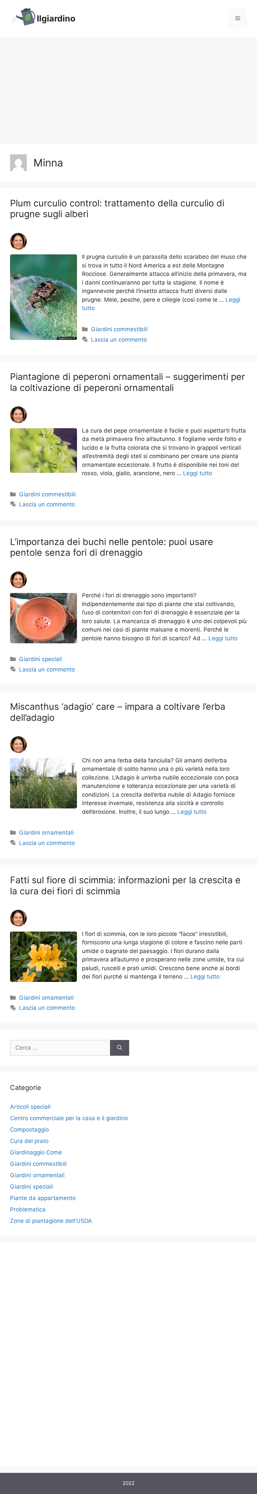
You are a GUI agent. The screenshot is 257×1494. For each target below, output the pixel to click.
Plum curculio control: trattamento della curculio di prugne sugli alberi (117, 208)
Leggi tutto (197, 473)
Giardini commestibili (119, 329)
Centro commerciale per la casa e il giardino (69, 1118)
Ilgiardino (56, 18)
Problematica (28, 1209)
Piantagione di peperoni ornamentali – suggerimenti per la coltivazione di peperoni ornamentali (127, 382)
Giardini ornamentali (46, 832)
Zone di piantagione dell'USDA (51, 1220)
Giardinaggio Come (36, 1152)
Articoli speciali (30, 1106)
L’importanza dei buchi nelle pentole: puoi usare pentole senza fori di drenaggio (111, 547)
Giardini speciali (40, 659)
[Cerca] (119, 1048)
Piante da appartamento (43, 1198)
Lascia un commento (119, 339)
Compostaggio (29, 1129)
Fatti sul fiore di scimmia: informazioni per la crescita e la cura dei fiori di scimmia (125, 885)
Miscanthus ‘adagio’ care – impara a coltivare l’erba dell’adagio (117, 712)
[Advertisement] (128, 87)
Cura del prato (29, 1141)
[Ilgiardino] (23, 18)
